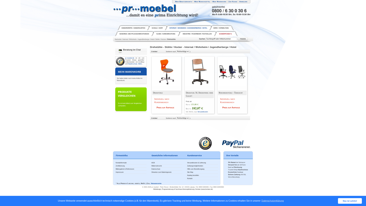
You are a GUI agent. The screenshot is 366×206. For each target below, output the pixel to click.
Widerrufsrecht (156, 166)
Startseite (118, 39)
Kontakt (189, 178)
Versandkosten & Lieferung (196, 163)
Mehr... (140, 64)
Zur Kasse (232, 1)
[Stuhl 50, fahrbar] (197, 70)
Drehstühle (158, 93)
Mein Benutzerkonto (183, 1)
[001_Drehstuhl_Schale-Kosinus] (164, 70)
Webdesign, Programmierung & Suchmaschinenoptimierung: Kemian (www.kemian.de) (183, 189)
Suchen (202, 39)
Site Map (190, 172)
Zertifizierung (120, 166)
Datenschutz (155, 169)
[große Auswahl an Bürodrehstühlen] (230, 70)
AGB (153, 163)
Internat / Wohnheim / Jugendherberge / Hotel (138, 39)
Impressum (120, 172)
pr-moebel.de (129, 58)
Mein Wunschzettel (202, 1)
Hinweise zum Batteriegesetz (161, 172)
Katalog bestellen (193, 175)
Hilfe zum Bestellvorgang (195, 169)
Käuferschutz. (133, 64)
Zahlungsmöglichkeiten (195, 166)
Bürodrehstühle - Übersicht (231, 93)
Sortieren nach (171, 51)
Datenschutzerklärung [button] (272, 201)
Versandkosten (202, 112)
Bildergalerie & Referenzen (125, 169)
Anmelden (243, 1)
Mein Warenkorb (219, 1)
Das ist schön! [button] (350, 201)
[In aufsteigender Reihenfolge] (190, 51)
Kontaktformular (121, 163)
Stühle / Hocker (160, 39)
